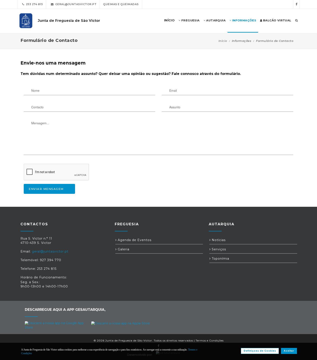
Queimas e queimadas (121, 4)
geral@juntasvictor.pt (75, 4)
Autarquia (215, 20)
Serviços (218, 249)
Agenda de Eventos (134, 240)
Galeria (123, 249)
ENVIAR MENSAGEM (46, 189)
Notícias (218, 240)
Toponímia (220, 259)
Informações (243, 20)
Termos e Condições (210, 340)
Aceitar (289, 350)
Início (222, 41)
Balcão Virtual (276, 20)
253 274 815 (33, 4)
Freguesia (190, 20)
